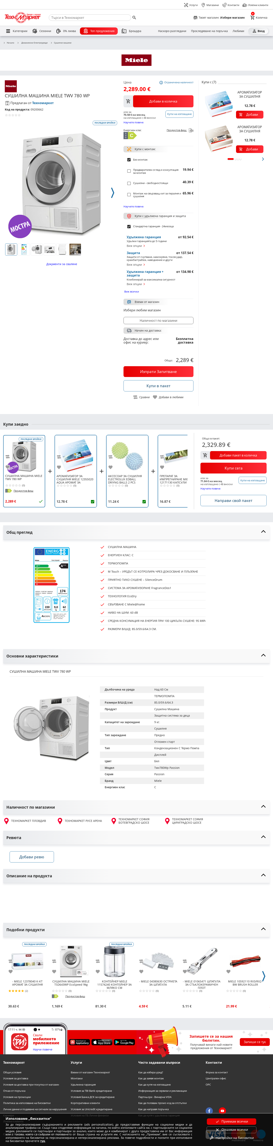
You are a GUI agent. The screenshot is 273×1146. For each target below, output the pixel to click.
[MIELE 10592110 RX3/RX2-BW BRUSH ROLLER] (245, 960)
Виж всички (131, 291)
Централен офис (216, 1078)
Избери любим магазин (142, 310)
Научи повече (42, 1049)
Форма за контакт (217, 1072)
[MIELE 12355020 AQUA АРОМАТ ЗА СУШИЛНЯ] (76, 454)
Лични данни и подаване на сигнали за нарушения (35, 1109)
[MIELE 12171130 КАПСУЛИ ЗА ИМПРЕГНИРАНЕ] (179, 454)
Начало (10, 43)
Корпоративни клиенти (85, 1103)
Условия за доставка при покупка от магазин (31, 1084)
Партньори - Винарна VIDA (154, 1096)
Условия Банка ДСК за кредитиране (93, 1096)
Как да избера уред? (150, 1072)
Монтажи (77, 1078)
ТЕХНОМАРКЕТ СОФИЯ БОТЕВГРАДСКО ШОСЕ (134, 821)
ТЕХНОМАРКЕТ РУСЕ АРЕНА (83, 821)
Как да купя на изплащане (154, 1084)
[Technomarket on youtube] (222, 1111)
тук (42, 1141)
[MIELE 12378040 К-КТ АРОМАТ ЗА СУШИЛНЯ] (27, 960)
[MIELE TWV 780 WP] (24, 454)
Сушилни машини (62, 43)
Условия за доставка (15, 1078)
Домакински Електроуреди (34, 42)
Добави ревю (31, 857)
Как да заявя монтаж (151, 1078)
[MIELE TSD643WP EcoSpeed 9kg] (71, 960)
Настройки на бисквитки (235, 1138)
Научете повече (133, 122)
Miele (158, 781)
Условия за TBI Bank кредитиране (91, 1090)
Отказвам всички (234, 1129)
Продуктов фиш (177, 130)
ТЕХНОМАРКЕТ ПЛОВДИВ (28, 821)
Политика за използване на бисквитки (27, 1103)
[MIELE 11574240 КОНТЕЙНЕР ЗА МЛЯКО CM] (114, 960)
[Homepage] (23, 17)
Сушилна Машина (166, 709)
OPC (208, 1084)
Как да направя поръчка (153, 1109)
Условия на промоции (17, 1096)
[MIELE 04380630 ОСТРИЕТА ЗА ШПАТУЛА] (158, 960)
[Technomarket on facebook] (209, 1111)
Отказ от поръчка (14, 1090)
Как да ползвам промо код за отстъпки (162, 1103)
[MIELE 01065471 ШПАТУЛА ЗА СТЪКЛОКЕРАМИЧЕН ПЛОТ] (201, 960)
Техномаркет (43, 103)
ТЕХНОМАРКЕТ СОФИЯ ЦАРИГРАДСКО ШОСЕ (187, 821)
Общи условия (12, 1072)
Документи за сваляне (61, 264)
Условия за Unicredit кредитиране (91, 1109)
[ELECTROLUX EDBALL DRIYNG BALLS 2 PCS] (127, 454)
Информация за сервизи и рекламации (162, 1090)
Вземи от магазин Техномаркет (90, 1072)
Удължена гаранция (83, 1084)
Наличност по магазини (158, 320)
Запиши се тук (255, 1042)
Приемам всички (234, 1121)
